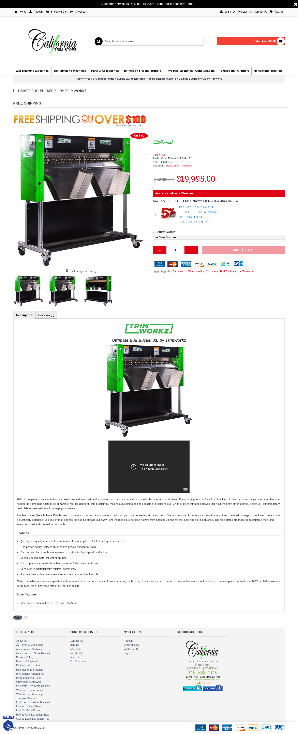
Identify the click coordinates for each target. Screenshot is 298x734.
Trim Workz (159, 154)
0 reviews (178, 271)
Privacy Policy (24, 657)
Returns (74, 644)
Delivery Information (28, 665)
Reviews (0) (46, 315)
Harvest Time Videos (28, 706)
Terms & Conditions (31, 645)
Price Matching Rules (28, 677)
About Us (21, 640)
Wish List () (131, 649)
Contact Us (76, 640)
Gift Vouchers (78, 661)
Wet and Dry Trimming (29, 694)
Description (24, 315)
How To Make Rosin (28, 710)
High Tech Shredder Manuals (33, 702)
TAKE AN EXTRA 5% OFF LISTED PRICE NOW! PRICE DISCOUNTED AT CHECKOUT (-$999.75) (198, 214)
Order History (131, 644)
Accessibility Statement (30, 649)
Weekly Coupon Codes (29, 690)
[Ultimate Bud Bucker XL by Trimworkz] (81, 199)
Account (128, 640)
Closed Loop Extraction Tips (32, 718)
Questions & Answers (29, 681)
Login (127, 653)
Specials (75, 657)
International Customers (30, 673)
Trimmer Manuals (26, 698)
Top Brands (76, 653)
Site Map (75, 649)
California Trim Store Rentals (33, 653)
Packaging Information (29, 669)
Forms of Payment (27, 661)
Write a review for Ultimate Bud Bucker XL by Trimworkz (221, 271)
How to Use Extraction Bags (32, 714)
